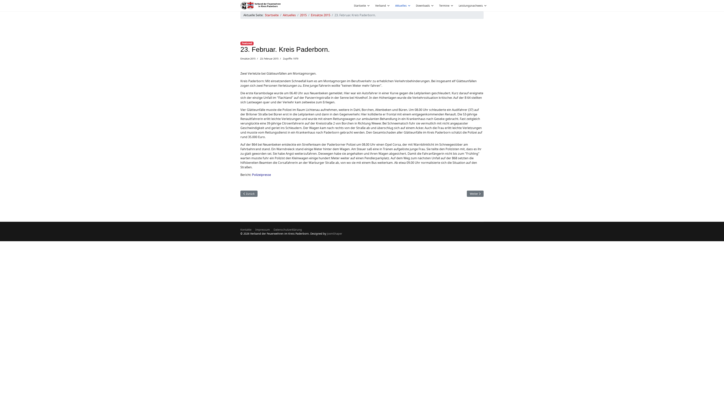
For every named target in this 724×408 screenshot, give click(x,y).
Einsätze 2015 (247, 58)
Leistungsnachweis (471, 5)
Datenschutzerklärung (288, 229)
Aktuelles (401, 5)
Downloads (423, 5)
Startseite (360, 5)
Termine (444, 5)
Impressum (262, 229)
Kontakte (246, 229)
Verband (380, 5)
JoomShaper (334, 233)
